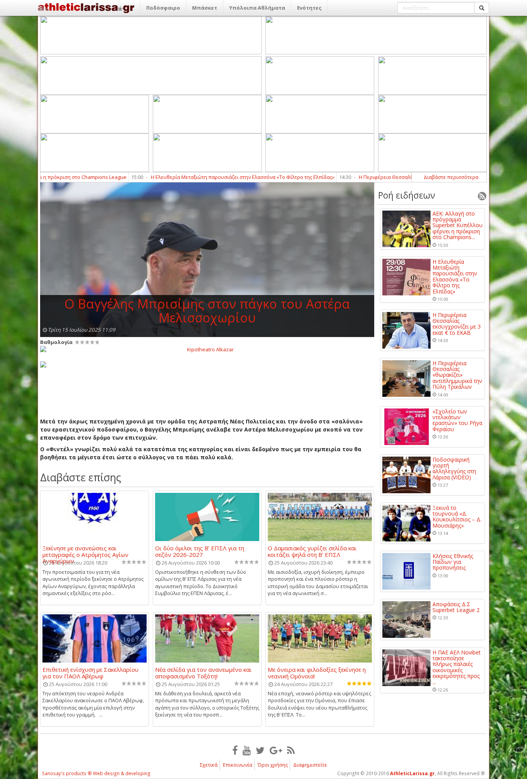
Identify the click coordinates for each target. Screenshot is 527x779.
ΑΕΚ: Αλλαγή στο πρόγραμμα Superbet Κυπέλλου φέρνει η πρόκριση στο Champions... (457, 225)
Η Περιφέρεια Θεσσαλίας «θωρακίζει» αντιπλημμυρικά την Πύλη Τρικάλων (457, 375)
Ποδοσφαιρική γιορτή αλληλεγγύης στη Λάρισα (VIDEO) (454, 469)
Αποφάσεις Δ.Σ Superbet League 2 (456, 607)
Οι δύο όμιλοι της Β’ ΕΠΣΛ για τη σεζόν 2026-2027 (199, 551)
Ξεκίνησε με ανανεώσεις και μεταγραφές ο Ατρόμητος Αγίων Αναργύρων (85, 551)
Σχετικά (209, 764)
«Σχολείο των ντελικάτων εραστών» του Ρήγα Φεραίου (457, 420)
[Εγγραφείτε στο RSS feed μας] (291, 750)
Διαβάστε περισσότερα (451, 177)
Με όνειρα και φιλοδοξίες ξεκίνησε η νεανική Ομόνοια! (317, 672)
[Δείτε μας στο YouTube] (247, 750)
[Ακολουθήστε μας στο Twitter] (260, 750)
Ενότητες (309, 7)
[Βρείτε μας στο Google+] (276, 750)
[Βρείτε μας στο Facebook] (235, 750)
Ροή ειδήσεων (406, 195)
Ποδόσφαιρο (163, 7)
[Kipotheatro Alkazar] (207, 349)
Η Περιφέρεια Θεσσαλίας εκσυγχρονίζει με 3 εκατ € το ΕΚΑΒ (401, 177)
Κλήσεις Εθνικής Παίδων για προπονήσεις (452, 562)
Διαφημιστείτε (310, 764)
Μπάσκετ (204, 7)
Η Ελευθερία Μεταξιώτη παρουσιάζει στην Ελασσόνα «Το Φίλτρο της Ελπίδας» (215, 177)
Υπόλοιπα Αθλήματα (257, 7)
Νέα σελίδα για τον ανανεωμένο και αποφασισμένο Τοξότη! (203, 672)
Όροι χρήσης (273, 764)
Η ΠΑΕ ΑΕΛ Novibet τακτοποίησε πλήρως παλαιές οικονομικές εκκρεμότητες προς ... (456, 667)
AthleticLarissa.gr (412, 773)
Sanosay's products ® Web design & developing (96, 773)
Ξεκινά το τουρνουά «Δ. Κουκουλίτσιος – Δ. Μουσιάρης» (456, 517)
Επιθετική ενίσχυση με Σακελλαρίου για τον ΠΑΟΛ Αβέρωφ (90, 672)
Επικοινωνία (237, 764)
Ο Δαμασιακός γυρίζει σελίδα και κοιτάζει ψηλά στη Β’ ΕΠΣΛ (312, 551)
